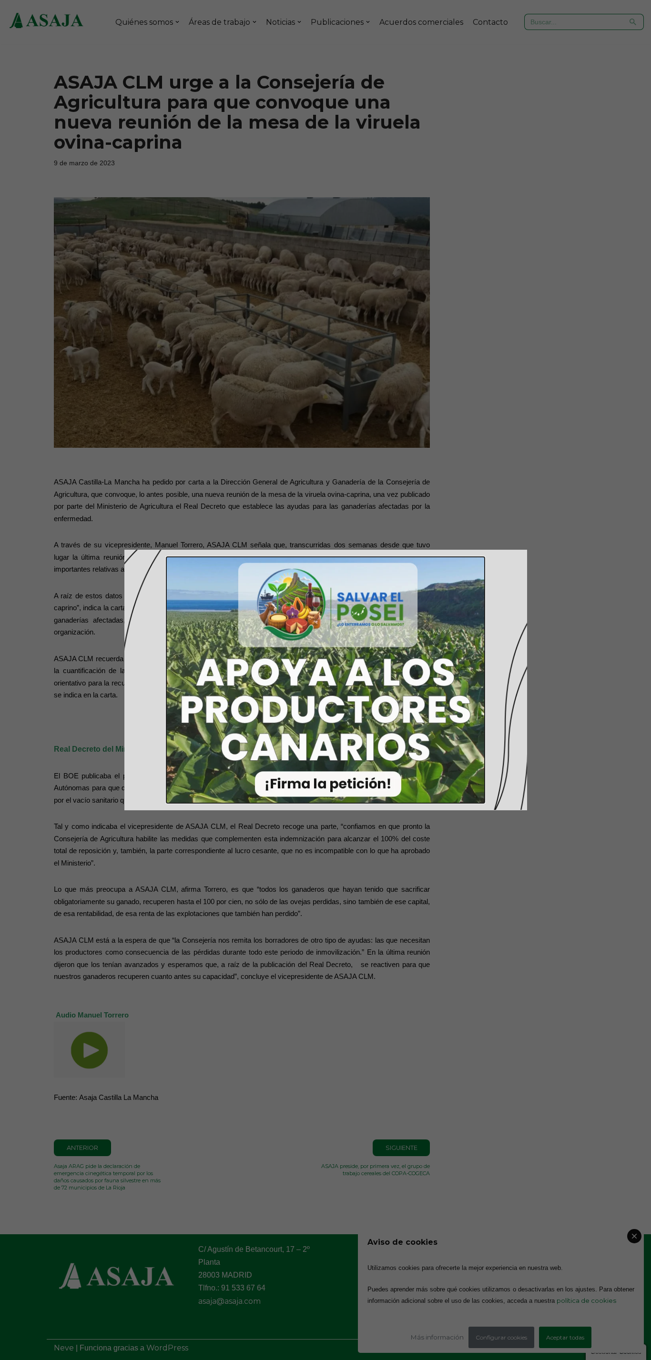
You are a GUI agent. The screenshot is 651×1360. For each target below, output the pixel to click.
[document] (325, 680)
